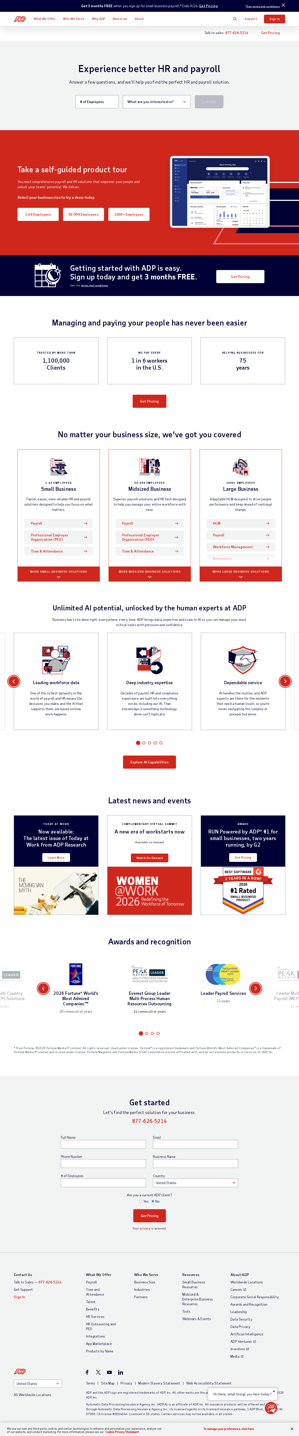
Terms (90, 1383)
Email (157, 1137)
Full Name (68, 1137)
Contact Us (23, 1274)
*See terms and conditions (263, 6)
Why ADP (98, 19)
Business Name (164, 1157)
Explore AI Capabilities (149, 762)
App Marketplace (99, 1343)
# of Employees (72, 1176)
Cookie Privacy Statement (122, 1432)
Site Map (107, 1383)
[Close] (292, 1429)
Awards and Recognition (248, 1304)
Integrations (95, 1336)
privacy (145, 1228)
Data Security (241, 1319)
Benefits (92, 1309)
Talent (127, 563)
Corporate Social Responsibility (254, 1297)
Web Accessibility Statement (209, 1383)
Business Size (144, 1282)
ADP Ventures (241, 1341)
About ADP (239, 1274)
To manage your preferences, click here (229, 1429)
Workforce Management (233, 547)
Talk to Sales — (38, 1282)
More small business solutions (58, 571)
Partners (141, 1297)
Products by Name (99, 1351)
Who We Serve (73, 19)
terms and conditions (94, 285)
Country (159, 1176)
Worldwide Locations (246, 1282)
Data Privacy (240, 1326)
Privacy (126, 1383)
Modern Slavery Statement (159, 1383)
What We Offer (44, 19)
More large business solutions (241, 571)
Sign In (274, 19)
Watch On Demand (149, 858)
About (139, 19)
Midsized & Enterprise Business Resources (197, 1299)
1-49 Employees (38, 214)
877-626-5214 (236, 33)
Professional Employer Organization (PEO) (49, 537)
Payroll (43, 523)
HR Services (95, 1316)
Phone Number (71, 1157)
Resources (120, 19)
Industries (142, 1289)
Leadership (238, 1312)
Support (251, 19)
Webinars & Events (196, 1319)
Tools (186, 1311)
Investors (237, 1349)
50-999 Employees (83, 214)
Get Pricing (208, 6)
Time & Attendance (47, 551)
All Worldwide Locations (32, 1395)
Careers (236, 1289)
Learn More (56, 857)
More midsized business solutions (150, 571)
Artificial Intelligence (246, 1334)
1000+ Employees (128, 214)
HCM (216, 523)
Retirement (40, 563)
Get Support (23, 1289)
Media (234, 1356)
